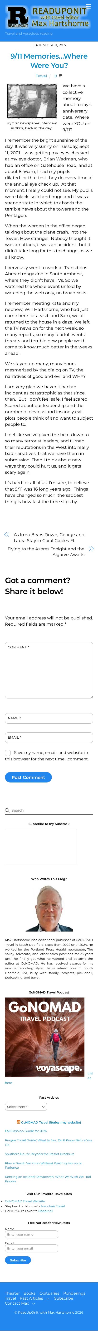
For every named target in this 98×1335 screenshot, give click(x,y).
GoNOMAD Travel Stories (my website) (51, 1122)
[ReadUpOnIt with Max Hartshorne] (48, 26)
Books (29, 1293)
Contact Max (17, 1303)
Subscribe (63, 1298)
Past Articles (31, 1298)
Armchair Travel (53, 1206)
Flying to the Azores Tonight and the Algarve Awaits (46, 551)
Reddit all (45, 1211)
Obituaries (49, 1293)
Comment (18, 647)
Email (14, 737)
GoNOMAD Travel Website (25, 1201)
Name (14, 718)
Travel (41, 76)
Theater (12, 1293)
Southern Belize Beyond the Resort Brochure (39, 1154)
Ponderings (74, 1293)
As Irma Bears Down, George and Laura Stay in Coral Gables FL (49, 537)
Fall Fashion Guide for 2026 (26, 1131)
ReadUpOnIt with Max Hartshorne (46, 1312)
